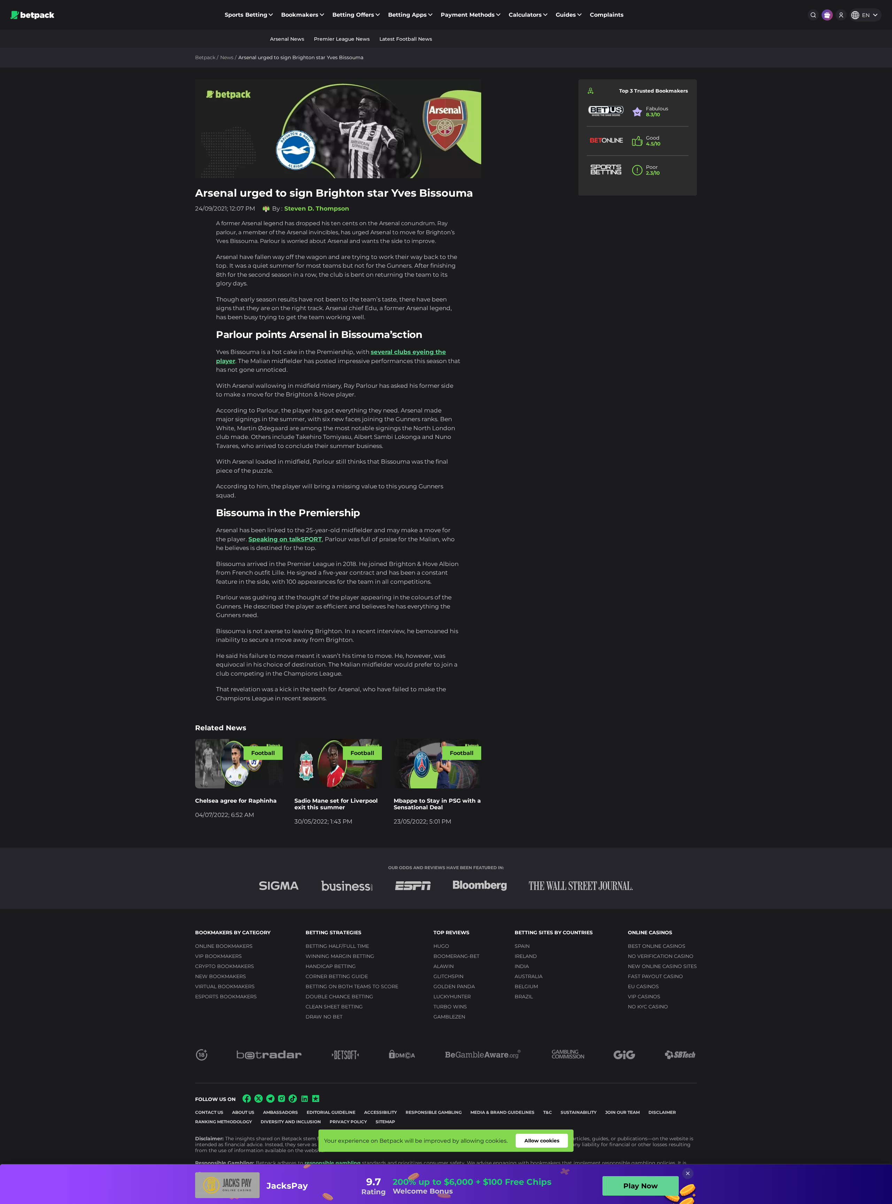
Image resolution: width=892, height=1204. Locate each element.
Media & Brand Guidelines (502, 1112)
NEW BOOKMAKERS (220, 976)
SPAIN (522, 946)
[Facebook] (247, 1100)
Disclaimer (662, 1112)
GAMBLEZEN (449, 1017)
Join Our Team (622, 1112)
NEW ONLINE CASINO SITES (662, 966)
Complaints (607, 14)
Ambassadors (280, 1112)
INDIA (522, 966)
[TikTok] (293, 1100)
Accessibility (380, 1112)
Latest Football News (405, 39)
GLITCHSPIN (448, 976)
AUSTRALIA (529, 976)
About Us (243, 1112)
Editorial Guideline (331, 1112)
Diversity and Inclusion (291, 1121)
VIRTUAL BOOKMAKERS (225, 986)
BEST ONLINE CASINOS (656, 946)
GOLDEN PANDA (454, 986)
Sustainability (579, 1112)
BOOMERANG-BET (456, 956)
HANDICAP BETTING (331, 966)
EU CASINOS (643, 986)
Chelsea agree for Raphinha (236, 800)
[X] (258, 1100)
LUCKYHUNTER (452, 996)
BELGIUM (526, 986)
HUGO (441, 946)
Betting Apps (407, 14)
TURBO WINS (450, 1007)
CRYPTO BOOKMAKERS (224, 966)
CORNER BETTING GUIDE (337, 976)
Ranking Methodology (223, 1121)
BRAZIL (524, 996)
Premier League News (342, 39)
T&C (547, 1112)
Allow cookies (541, 1141)
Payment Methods (468, 14)
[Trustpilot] (315, 1100)
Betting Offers (353, 14)
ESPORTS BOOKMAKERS (226, 996)
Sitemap (385, 1121)
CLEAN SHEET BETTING (334, 1007)
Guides (566, 14)
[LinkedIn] (304, 1101)
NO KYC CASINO (648, 1007)
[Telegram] (270, 1100)
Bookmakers (299, 14)
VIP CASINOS (644, 996)
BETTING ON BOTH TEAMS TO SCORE (352, 986)
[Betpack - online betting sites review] (32, 15)
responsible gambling (333, 1163)
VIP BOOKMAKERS (218, 956)
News (226, 57)
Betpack (205, 57)
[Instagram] (281, 1100)
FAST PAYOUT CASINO (655, 976)
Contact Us (209, 1112)
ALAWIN (443, 966)
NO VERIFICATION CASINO (660, 956)
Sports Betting (246, 14)
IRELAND (526, 956)
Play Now (640, 1186)
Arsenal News (287, 39)
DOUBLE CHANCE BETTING (339, 996)
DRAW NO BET (324, 1017)
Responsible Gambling (434, 1112)
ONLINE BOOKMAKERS (224, 946)
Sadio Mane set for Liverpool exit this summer (336, 804)
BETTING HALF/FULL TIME (337, 946)
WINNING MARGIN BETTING (340, 956)
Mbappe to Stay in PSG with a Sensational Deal (437, 804)
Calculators (525, 14)
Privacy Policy (348, 1121)
